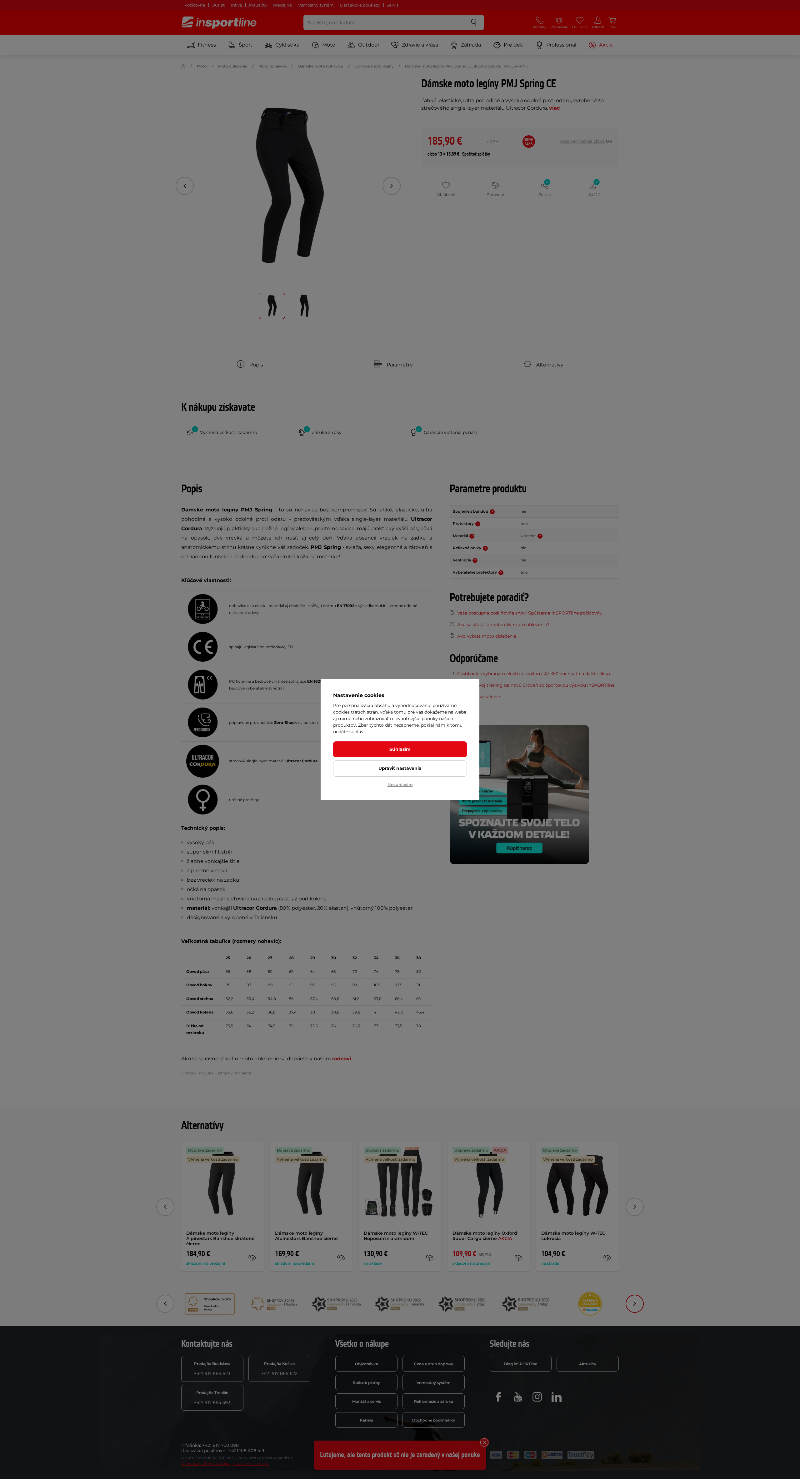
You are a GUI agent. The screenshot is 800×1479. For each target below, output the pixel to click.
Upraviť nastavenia (400, 768)
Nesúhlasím (400, 784)
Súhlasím (400, 749)
